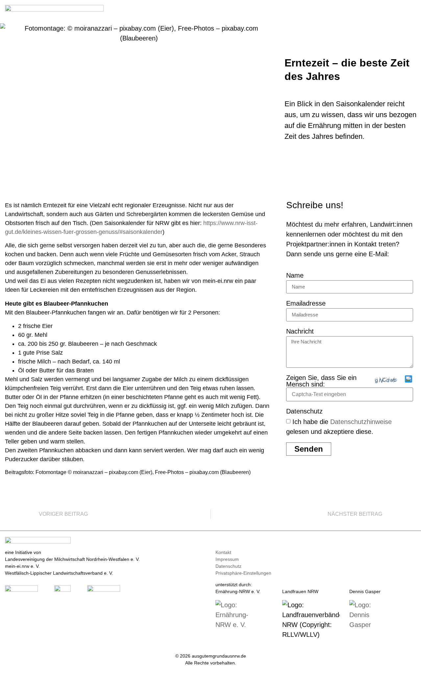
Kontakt (223, 552)
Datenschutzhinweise (361, 421)
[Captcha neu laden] (408, 379)
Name (295, 275)
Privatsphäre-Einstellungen (243, 573)
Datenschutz (304, 411)
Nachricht (300, 331)
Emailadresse (306, 303)
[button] (411, 10)
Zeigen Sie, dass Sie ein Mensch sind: (321, 381)
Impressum (227, 559)
